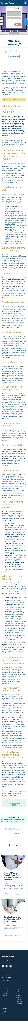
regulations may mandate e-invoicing (13, 584)
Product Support (19, 999)
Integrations (4, 995)
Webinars (18, 995)
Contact (4, 1013)
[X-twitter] (6, 966)
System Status (19, 1003)
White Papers (19, 997)
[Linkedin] (2, 966)
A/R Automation (5, 989)
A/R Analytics (4, 993)
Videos (17, 993)
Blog (16, 987)
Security (4, 1015)
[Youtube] (10, 966)
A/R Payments (4, 991)
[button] (13, 833)
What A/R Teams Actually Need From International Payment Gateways (13, 876)
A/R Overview (4, 987)
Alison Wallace (13, 50)
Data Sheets (18, 991)
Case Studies (19, 989)
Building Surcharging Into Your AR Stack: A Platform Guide (12, 919)
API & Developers (19, 1001)
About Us (4, 1011)
